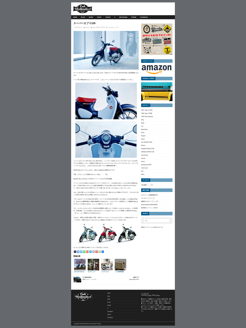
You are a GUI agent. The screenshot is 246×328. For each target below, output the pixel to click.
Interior (143, 158)
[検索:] (157, 220)
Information (144, 155)
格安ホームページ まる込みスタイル (152, 227)
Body (142, 123)
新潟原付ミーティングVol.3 (149, 208)
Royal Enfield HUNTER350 (149, 204)
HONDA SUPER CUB (102, 27)
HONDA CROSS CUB (147, 148)
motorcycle (111, 27)
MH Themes (98, 324)
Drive (142, 132)
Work (91, 17)
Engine (143, 135)
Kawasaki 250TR (146, 164)
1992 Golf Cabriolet (147, 116)
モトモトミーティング (148, 198)
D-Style (87, 27)
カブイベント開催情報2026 (149, 195)
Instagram (123, 17)
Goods (107, 17)
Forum (133, 17)
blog (83, 17)
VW (142, 171)
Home (75, 17)
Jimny (143, 161)
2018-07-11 (79, 27)
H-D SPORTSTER (146, 142)
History (143, 145)
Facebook (144, 17)
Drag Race (144, 129)
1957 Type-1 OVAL (147, 110)
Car (142, 126)
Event (99, 17)
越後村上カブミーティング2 (149, 201)
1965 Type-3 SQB (146, 113)
